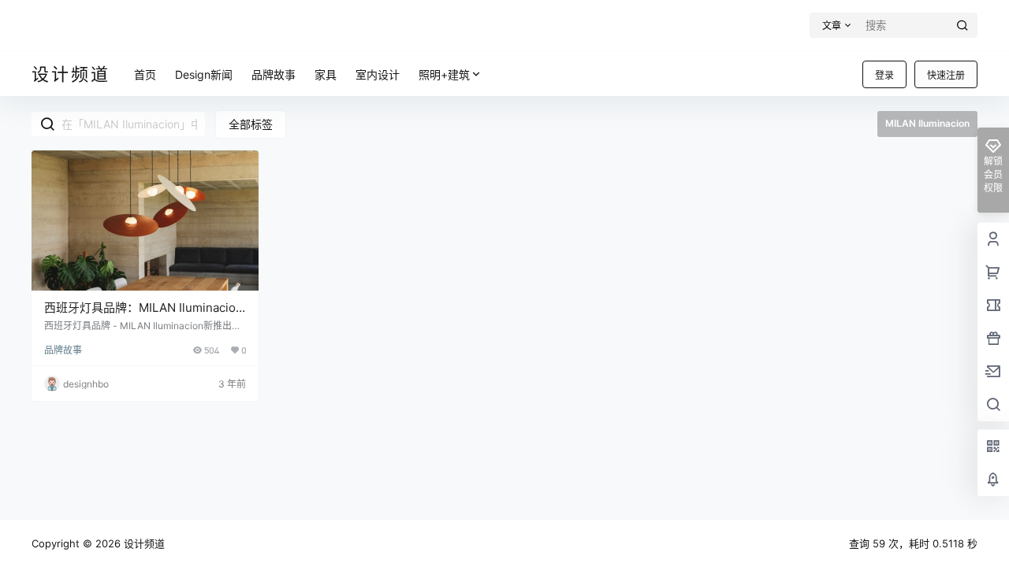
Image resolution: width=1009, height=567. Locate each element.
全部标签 (251, 124)
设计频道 (143, 543)
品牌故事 (63, 350)
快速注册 (946, 75)
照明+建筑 (444, 74)
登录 (884, 75)
